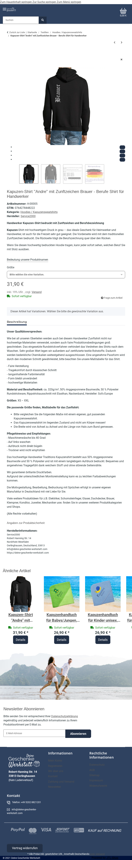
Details (20, 640)
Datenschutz (97, 764)
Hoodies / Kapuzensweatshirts (39, 212)
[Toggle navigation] (4, 8)
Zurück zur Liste (17, 32)
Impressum (96, 780)
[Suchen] (43, 20)
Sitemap (94, 775)
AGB (92, 770)
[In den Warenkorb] (9, 54)
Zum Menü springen (69, 2)
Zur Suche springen (44, 2)
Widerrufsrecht (98, 785)
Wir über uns (55, 771)
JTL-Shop (112, 857)
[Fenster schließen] (121, 59)
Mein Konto (55, 760)
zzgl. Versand (97, 854)
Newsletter (54, 786)
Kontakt (53, 776)
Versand (37, 292)
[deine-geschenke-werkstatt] (11, 9)
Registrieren (55, 766)
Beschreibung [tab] (17, 322)
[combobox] (66, 274)
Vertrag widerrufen (25, 848)
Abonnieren (78, 733)
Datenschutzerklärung (64, 716)
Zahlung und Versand (61, 781)
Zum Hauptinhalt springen (16, 2)
